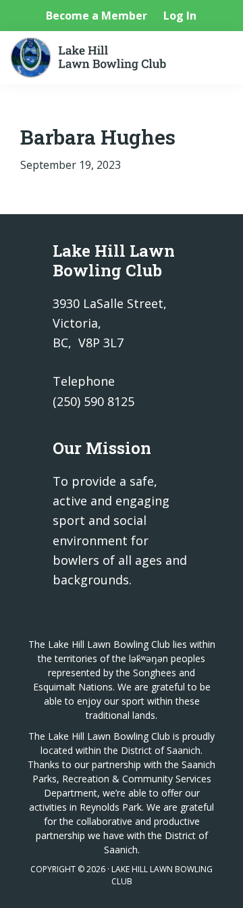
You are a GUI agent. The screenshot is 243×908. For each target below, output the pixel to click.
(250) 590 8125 (93, 401)
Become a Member (96, 15)
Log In (179, 15)
